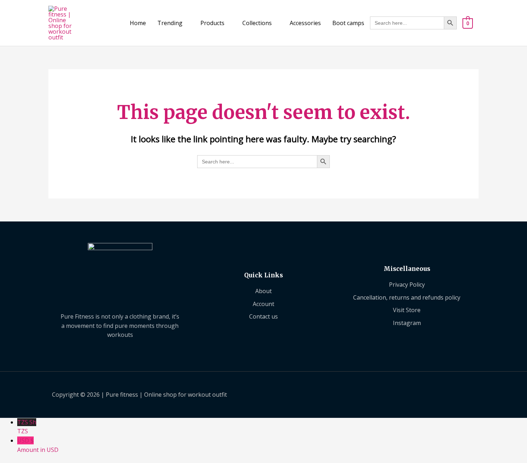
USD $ (37, 445)
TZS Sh (26, 426)
